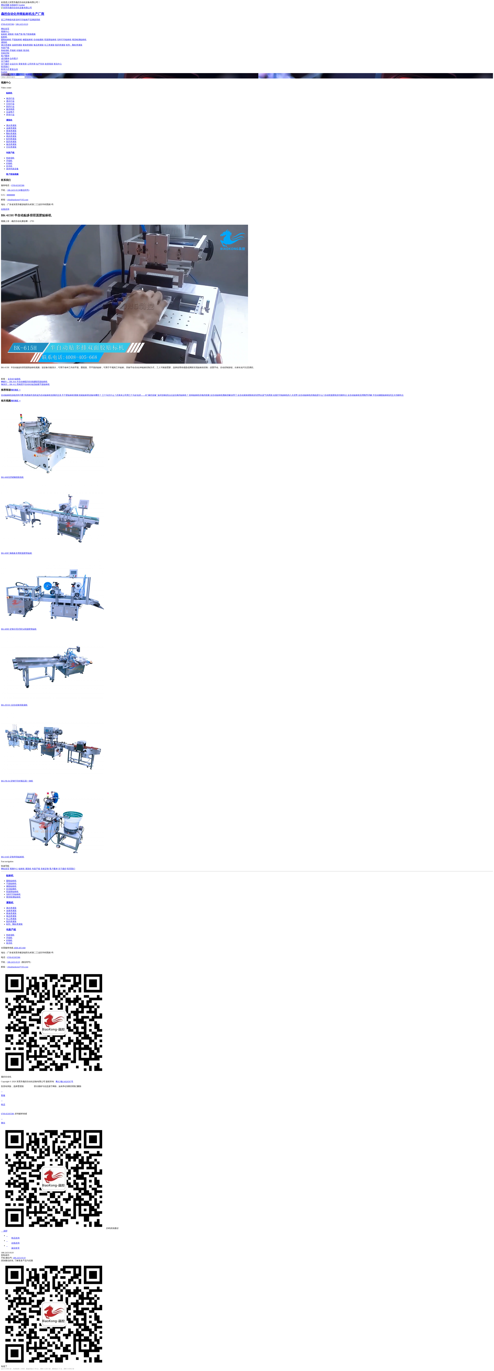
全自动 (11, 379)
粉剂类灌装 (11, 139)
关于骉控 (5, 61)
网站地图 (5, 5)
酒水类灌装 (6, 45)
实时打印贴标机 (64, 39)
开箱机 (13, 50)
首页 (13, 74)
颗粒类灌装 (11, 133)
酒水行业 (10, 101)
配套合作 (14, 69)
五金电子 (10, 112)
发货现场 (49, 64)
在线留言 (14, 5)
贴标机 (4, 34)
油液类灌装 (17, 45)
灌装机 (11, 34)
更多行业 (10, 114)
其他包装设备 (12, 169)
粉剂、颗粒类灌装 (74, 45)
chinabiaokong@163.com (17, 200)
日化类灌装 (11, 147)
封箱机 (19, 50)
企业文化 (14, 64)
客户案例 (5, 56)
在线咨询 (5, 209)
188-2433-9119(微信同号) (18, 190)
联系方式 (5, 69)
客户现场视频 (29, 34)
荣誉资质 (23, 64)
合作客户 (14, 58)
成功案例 (5, 58)
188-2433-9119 (22, 24)
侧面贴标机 (28, 39)
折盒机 (9, 166)
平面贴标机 (17, 39)
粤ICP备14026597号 (64, 1081)
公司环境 (31, 64)
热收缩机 (5, 50)
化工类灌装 (49, 45)
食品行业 (10, 98)
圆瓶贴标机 (6, 39)
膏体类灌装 (28, 45)
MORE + (16, 389)
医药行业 (10, 106)
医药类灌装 (60, 45)
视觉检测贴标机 (79, 39)
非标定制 (5, 53)
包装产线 (18, 34)
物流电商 (10, 109)
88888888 (11, 195)
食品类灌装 (38, 45)
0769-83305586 (7, 24)
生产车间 (40, 64)
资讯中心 (58, 64)
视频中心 (5, 31)
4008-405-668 (19, 948)
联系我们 (5, 67)
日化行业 (38, 74)
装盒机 (26, 50)
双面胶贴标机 (50, 39)
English (22, 5)
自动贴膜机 (38, 39)
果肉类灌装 (11, 136)
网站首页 (5, 29)
